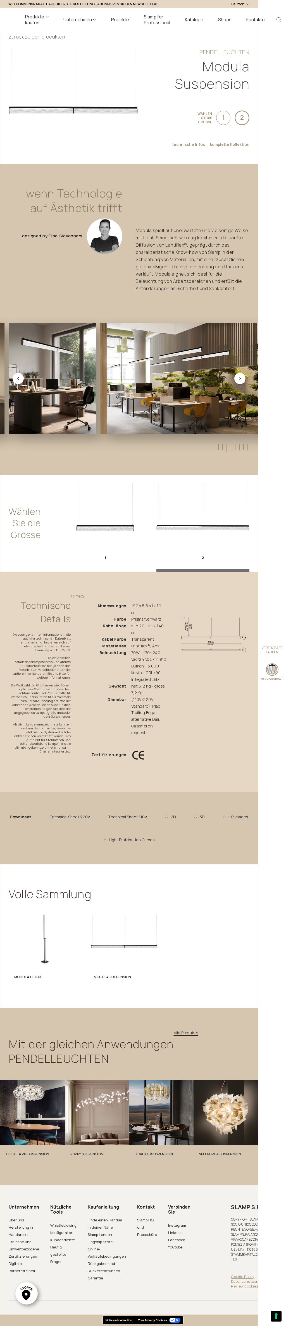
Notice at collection (119, 1320)
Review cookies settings (252, 1286)
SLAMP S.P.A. (249, 1207)
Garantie (95, 1278)
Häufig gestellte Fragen (58, 1254)
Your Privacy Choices (152, 1320)
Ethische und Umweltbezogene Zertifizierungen (24, 1249)
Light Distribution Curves (132, 840)
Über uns (16, 1220)
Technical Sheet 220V (69, 816)
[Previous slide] (18, 378)
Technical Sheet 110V (127, 816)
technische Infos (188, 144)
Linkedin (175, 1232)
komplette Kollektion (229, 144)
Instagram (177, 1225)
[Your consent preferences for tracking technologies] (276, 1316)
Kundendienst (62, 1239)
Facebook (176, 1239)
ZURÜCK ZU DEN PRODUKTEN (37, 36)
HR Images (238, 817)
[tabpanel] (45, 948)
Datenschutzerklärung (251, 1281)
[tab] (218, 447)
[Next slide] (240, 378)
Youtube (175, 1247)
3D (202, 817)
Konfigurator (61, 1232)
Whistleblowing (63, 1225)
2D (173, 817)
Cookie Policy (242, 1276)
